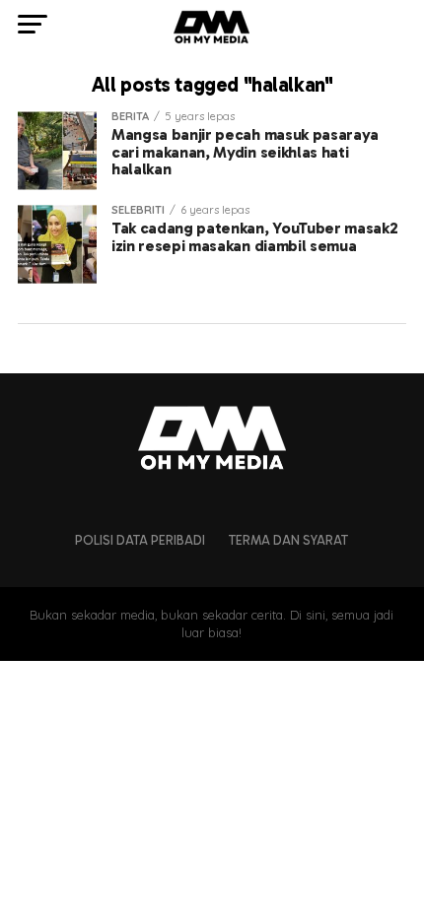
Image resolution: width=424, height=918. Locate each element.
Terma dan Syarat (288, 540)
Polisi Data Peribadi (140, 540)
